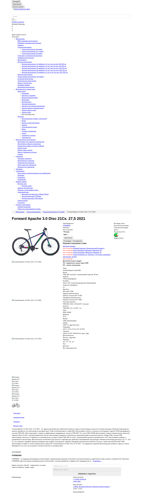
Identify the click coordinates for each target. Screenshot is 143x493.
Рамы (24, 129)
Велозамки (25, 100)
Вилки (24, 121)
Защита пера (26, 112)
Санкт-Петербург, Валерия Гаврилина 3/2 (87, 250)
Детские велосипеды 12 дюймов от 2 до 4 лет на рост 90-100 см (44, 64)
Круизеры (21, 175)
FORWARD (66, 225)
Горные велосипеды (25, 47)
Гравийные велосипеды (26, 58)
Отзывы (16, 421)
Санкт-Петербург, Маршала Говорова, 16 (87, 252)
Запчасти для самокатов (26, 167)
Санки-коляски (23, 200)
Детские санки (27, 186)
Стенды (20, 154)
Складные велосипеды (25, 79)
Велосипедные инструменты (26, 139)
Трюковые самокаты (25, 158)
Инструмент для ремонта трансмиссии (31, 142)
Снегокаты (21, 202)
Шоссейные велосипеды (26, 87)
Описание (16, 413)
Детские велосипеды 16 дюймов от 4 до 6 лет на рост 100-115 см (44, 68)
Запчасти (21, 116)
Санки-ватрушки (23, 192)
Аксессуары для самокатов (27, 165)
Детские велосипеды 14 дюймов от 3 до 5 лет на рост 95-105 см (44, 66)
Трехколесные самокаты (26, 163)
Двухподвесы (22, 60)
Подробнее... (97, 461)
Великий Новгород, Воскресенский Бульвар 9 (88, 248)
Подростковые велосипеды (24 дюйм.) (31, 76)
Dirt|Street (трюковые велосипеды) (29, 43)
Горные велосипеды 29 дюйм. (32, 53)
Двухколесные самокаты (26, 160)
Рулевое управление (29, 131)
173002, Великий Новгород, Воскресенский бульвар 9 (91, 486)
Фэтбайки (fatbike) (24, 85)
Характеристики (18, 417)
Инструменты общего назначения (29, 144)
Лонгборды (21, 177)
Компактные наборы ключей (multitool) (31, 146)
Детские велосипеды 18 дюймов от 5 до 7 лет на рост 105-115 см (44, 70)
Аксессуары (22, 91)
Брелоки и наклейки (28, 95)
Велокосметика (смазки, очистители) (34, 118)
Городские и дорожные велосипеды (30, 55)
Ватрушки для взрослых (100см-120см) (35, 194)
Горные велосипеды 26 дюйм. (32, 49)
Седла (24, 133)
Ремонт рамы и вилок (25, 150)
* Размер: (66, 232)
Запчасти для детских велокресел (33, 106)
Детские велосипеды (25, 62)
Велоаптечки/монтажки (30, 97)
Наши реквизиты (78, 492)
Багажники (25, 93)
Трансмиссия (26, 137)
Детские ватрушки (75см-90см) (32, 198)
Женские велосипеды (25, 74)
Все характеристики (70, 348)
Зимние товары (21, 181)
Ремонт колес (22, 148)
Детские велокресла (29, 104)
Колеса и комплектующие (30, 123)
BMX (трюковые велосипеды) (28, 41)
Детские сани (22, 184)
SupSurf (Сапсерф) (24, 207)
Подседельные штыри (29, 127)
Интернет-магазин (69, 246)
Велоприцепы (26, 102)
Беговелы (19, 169)
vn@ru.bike (77, 481)
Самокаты (19, 156)
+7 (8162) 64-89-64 (79, 479)
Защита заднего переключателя (33, 108)
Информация (16, 477)
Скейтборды (20, 171)
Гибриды (21, 45)
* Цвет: (65, 234)
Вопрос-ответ (18, 426)
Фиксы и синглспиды (25, 83)
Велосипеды (20, 39)
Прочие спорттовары (23, 205)
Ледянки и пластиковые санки (28, 190)
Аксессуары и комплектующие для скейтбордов (34, 173)
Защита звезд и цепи (29, 110)
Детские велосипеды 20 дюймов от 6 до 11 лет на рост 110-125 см (45, 72)
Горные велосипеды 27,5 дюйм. (33, 51)
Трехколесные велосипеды (27, 81)
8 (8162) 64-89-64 (18, 22)
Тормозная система (28, 135)
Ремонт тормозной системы (27, 152)
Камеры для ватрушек (25, 188)
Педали (24, 125)
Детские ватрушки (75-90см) (31, 196)
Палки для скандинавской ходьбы (29, 209)
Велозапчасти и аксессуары (25, 89)
